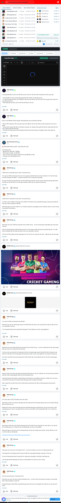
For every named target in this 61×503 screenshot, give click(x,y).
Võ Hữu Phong (45, 13)
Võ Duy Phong (45, 19)
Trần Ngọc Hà (45, 16)
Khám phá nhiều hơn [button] (6, 500)
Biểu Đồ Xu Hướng (44, 58)
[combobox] (19, 2)
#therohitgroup (18, 435)
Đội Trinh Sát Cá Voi (12, 142)
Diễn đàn (11, 44)
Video (31, 53)
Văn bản (14, 53)
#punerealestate (26, 435)
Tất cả (5, 53)
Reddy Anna (10, 246)
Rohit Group (10, 168)
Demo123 (44, 41)
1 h (7, 169)
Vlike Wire (9, 90)
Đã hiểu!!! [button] (53, 499)
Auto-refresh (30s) (49, 44)
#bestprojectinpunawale (8, 435)
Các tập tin (50, 53)
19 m (8, 117)
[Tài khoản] (58, 2)
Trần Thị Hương (45, 10)
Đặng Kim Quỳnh (45, 22)
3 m (7, 91)
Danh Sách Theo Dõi (54, 58)
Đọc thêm (4, 106)
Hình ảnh (23, 53)
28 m (8, 143)
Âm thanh (40, 53)
